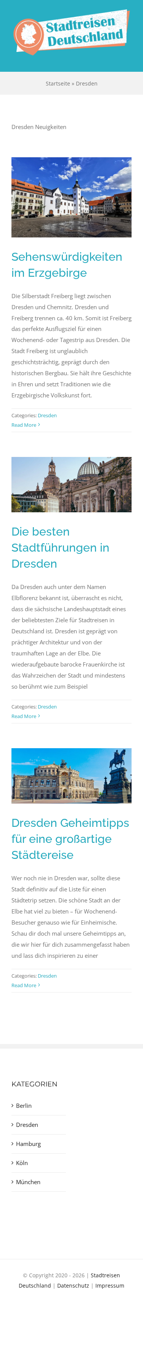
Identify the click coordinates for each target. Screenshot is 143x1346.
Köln (22, 1163)
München (28, 1182)
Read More (23, 424)
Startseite (58, 83)
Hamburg (28, 1143)
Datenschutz (73, 1285)
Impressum (109, 1285)
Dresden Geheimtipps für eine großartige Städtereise (70, 839)
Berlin (24, 1105)
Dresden (47, 415)
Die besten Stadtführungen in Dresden (60, 547)
